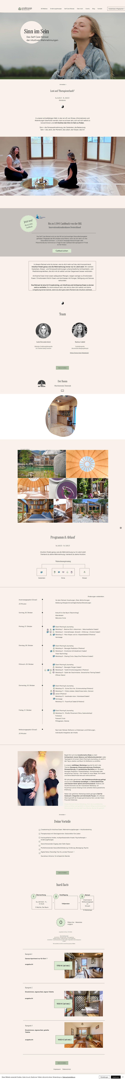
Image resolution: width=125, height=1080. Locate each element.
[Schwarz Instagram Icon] (121, 528)
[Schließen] (123, 1077)
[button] (74, 435)
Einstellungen (104, 1077)
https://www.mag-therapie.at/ (79, 353)
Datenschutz (66, 1069)
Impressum (57, 1069)
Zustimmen (116, 1077)
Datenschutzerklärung (68, 1077)
